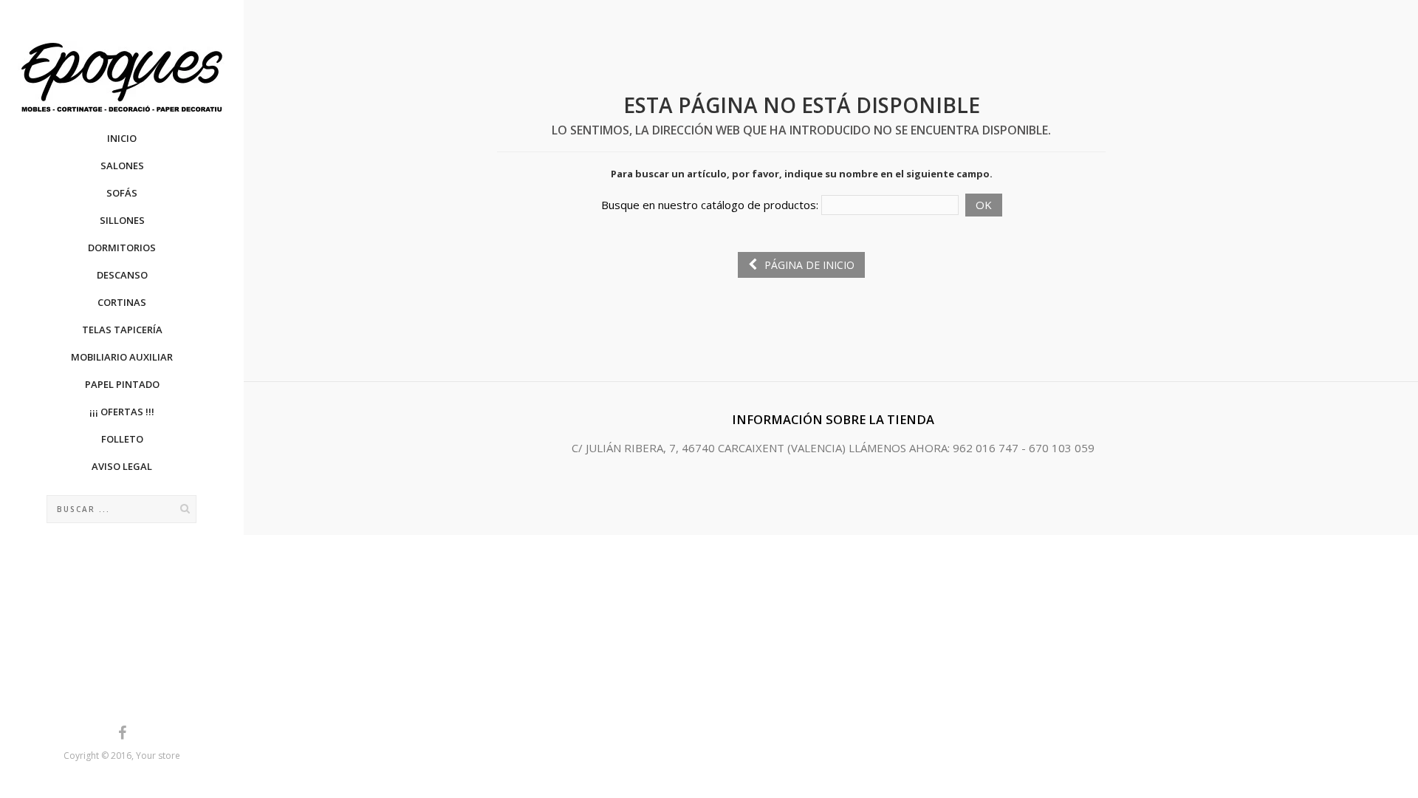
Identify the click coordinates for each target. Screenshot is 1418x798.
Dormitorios (122, 247)
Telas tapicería (122, 329)
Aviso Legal (122, 466)
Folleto (122, 439)
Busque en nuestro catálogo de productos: (709, 204)
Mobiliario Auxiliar (122, 357)
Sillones (122, 220)
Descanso (122, 275)
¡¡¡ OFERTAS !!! (121, 411)
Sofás (121, 193)
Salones (122, 165)
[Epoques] (122, 77)
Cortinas (121, 302)
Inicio (122, 138)
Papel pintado (122, 384)
